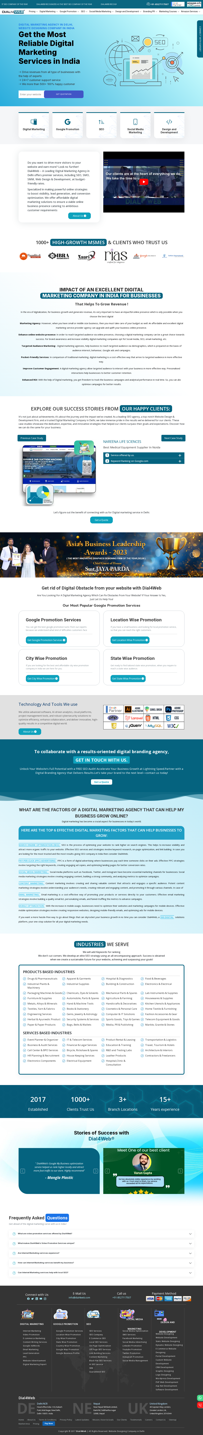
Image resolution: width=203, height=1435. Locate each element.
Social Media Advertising (135, 1297)
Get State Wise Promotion (127, 633)
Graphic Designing (165, 1326)
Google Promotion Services (69, 1285)
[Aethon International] (144, 255)
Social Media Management (135, 1315)
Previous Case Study (32, 438)
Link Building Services (99, 1308)
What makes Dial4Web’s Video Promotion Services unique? (46, 1198)
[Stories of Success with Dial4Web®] (143, 182)
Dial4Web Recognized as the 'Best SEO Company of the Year (42, 4)
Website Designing (165, 1288)
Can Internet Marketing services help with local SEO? (43, 1227)
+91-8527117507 (121, 1252)
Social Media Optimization (135, 1285)
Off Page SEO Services (100, 1304)
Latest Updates (82, 1374)
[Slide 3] (101, 528)
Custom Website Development (164, 1316)
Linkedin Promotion (132, 1300)
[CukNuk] (173, 255)
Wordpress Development (168, 1333)
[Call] (200, 1405)
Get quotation (63, 94)
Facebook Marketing (132, 1293)
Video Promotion (31, 1289)
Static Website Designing (168, 1296)
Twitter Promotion (131, 1308)
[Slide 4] (107, 528)
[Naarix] (58, 255)
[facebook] (28, 1253)
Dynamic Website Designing (169, 1300)
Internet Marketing (32, 1285)
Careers (148, 1374)
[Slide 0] (85, 528)
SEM (91, 1323)
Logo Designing (163, 1329)
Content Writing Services (35, 1297)
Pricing (32, 11)
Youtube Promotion (132, 1304)
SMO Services (129, 1289)
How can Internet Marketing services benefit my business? (46, 1217)
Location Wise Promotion (68, 1289)
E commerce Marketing (34, 1293)
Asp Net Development (166, 1340)
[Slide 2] (96, 528)
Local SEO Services (98, 1297)
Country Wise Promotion (68, 1300)
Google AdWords (31, 1300)
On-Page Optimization (100, 1300)
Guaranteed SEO (97, 1326)
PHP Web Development (167, 1337)
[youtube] (41, 1253)
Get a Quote (101, 520)
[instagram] (45, 1253)
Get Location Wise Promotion (128, 595)
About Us (78, 215)
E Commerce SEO (97, 1293)
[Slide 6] (117, 528)
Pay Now (49, 1378)
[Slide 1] (91, 528)
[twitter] (32, 1253)
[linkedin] (37, 1253)
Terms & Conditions (47, 1374)
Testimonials (136, 1374)
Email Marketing (30, 1304)
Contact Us (161, 1374)
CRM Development (165, 1322)
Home (21, 1374)
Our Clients (122, 1374)
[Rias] (87, 255)
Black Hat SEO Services (100, 1315)
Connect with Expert (200, 39)
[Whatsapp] (200, 1398)
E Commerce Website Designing (166, 1305)
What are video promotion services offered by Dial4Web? (45, 1188)
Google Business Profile (68, 1308)
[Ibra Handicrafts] (30, 255)
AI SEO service (96, 1319)
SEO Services (95, 1285)
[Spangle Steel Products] (115, 255)
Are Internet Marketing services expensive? (38, 1208)
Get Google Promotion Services (45, 595)
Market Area (24, 1378)
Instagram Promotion (133, 1311)
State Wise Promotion (66, 1297)
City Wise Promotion (66, 1293)
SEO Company (96, 1289)
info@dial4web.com (79, 1252)
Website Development (166, 1292)
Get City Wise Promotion (41, 633)
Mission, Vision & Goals (103, 1374)
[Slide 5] (112, 528)
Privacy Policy (66, 1374)
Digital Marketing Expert (35, 1319)
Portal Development (165, 1311)
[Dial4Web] (14, 12)
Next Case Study (173, 438)
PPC (25, 1311)
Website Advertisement (34, 1315)
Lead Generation (31, 1308)
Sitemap (172, 1374)
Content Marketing (98, 1311)
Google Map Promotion (67, 1304)
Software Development (167, 1344)
